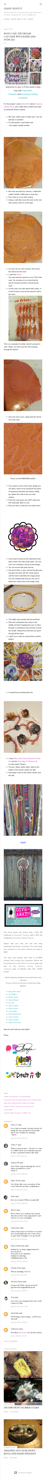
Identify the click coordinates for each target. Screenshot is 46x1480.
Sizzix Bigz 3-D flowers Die (27, 761)
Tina (12, 1297)
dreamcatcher (16, 1103)
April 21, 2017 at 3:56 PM (19, 1239)
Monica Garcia (16, 1282)
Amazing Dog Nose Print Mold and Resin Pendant (20, 1452)
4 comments (13, 1412)
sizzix (24, 1106)
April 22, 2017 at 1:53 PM (19, 1322)
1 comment (13, 1458)
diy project (23, 1332)
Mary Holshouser (18, 1246)
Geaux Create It (13, 8)
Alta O (13, 1210)
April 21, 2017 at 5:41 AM (19, 1156)
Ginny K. (14, 1125)
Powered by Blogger (25, 1472)
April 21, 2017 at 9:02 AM (19, 1221)
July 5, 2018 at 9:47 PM (18, 1336)
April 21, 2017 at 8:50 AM (19, 1203)
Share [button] (6, 1093)
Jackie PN (15, 1163)
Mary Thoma (16, 1181)
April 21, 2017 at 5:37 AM (19, 1138)
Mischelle (15, 1313)
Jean (13, 1196)
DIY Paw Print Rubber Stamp (21, 1407)
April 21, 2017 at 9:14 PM (19, 1275)
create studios (36, 1100)
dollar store (7, 1103)
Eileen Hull (25, 1103)
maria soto (15, 1228)
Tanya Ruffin (8, 1110)
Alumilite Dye (13, 1096)
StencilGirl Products (21, 935)
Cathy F (14, 1145)
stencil (19, 274)
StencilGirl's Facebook (26, 963)
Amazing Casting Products (23, 938)
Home (6, 19)
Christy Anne (16, 1268)
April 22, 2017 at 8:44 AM (19, 1306)
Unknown (15, 1329)
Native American (9, 1106)
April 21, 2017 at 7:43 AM (19, 1190)
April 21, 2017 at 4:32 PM (19, 1261)
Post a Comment (10, 1341)
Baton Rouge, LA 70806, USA (20, 1113)
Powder (18, 1106)
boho (29, 1100)
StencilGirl (25, 104)
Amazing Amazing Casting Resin (15, 1100)
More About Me (18, 19)
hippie (32, 1103)
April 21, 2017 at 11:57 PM (19, 1291)
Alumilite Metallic (25, 1096)
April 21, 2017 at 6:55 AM (19, 1174)
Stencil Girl (30, 1106)
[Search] (40, 3)
